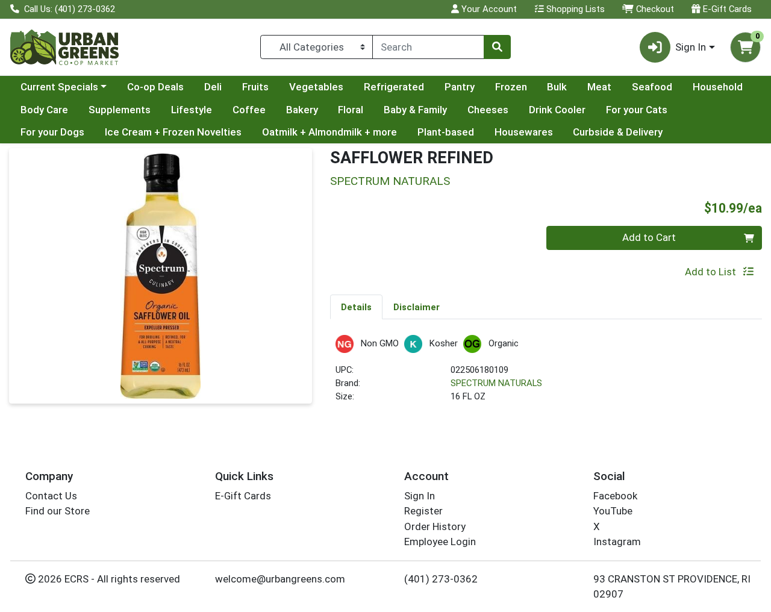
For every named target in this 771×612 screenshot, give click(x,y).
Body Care (44, 110)
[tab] (356, 307)
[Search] (497, 47)
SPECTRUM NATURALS (496, 383)
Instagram (617, 542)
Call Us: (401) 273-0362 (68, 9)
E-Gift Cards (726, 9)
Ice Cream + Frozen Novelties (173, 132)
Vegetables (316, 87)
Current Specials (59, 87)
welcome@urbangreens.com (280, 579)
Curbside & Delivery (618, 132)
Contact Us (51, 496)
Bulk (557, 87)
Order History (435, 526)
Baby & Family (415, 110)
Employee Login (440, 542)
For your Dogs (52, 132)
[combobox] (428, 47)
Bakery (302, 110)
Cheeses (487, 110)
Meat (599, 87)
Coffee (249, 110)
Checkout (654, 9)
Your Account (488, 9)
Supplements (120, 110)
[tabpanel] (546, 374)
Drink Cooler (557, 110)
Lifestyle (191, 110)
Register (423, 511)
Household (718, 87)
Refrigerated (394, 87)
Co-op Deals (155, 87)
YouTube (612, 511)
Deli (213, 87)
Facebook (615, 496)
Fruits (255, 87)
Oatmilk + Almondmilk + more (329, 132)
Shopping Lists (574, 9)
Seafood (652, 87)
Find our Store (57, 511)
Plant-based (445, 132)
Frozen (511, 87)
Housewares (524, 132)
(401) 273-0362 (441, 579)
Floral (350, 110)
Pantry (460, 87)
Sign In (419, 496)
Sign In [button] (690, 47)
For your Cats (636, 110)
